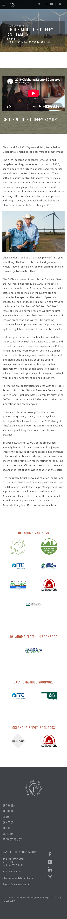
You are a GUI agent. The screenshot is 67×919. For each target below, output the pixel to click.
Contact (7, 822)
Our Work (8, 805)
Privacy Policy (12, 839)
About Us (8, 811)
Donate (7, 828)
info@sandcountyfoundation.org (18, 878)
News (6, 817)
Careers (7, 834)
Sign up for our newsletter (16, 884)
